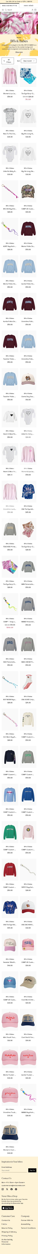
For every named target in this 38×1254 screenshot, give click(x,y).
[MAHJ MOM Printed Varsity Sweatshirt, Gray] (28, 644)
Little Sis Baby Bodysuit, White (10, 171)
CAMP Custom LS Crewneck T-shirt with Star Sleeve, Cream (28, 737)
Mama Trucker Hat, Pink (10, 1075)
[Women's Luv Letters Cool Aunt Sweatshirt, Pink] (28, 454)
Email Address (7, 1167)
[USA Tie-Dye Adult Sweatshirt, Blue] (28, 492)
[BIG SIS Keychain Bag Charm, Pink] (10, 191)
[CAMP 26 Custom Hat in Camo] (28, 191)
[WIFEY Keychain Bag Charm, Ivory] (28, 870)
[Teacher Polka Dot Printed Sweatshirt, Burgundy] (10, 341)
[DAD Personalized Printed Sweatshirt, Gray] (10, 644)
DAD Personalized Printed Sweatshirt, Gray (10, 662)
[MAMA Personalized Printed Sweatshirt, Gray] (28, 604)
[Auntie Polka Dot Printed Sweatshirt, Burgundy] (10, 304)
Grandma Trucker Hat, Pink (10, 1112)
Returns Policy (7, 1228)
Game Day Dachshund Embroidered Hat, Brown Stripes (28, 396)
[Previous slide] (2, 1)
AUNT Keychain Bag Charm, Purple (10, 246)
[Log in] (33, 10)
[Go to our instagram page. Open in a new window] (3, 1189)
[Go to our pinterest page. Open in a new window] (16, 1189)
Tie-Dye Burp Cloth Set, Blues (28, 93)
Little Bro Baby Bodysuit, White (28, 434)
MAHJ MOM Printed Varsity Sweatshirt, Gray (28, 662)
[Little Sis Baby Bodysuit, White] (10, 154)
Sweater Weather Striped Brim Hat (10, 962)
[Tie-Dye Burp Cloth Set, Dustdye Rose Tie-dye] (28, 529)
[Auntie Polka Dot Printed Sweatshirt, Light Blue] (28, 266)
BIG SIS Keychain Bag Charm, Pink (10, 209)
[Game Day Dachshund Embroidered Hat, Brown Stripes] (28, 379)
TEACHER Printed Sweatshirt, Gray (10, 547)
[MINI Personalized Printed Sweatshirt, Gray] (28, 567)
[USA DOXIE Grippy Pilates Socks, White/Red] (28, 682)
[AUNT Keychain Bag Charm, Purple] (10, 229)
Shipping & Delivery (9, 1232)
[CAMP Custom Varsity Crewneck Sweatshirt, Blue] (28, 795)
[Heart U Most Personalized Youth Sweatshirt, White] (10, 416)
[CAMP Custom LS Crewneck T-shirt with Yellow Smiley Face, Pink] (28, 832)
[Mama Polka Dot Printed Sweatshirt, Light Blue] (10, 266)
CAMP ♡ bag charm (10, 622)
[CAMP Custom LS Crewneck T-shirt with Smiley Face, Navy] (10, 757)
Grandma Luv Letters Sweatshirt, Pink (10, 509)
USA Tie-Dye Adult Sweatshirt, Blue (28, 509)
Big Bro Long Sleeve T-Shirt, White (28, 134)
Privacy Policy (7, 1236)
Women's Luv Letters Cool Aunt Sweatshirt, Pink (28, 471)
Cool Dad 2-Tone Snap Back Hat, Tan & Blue (28, 1037)
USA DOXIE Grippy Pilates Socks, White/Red (28, 699)
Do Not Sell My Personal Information (7, 1242)
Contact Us (6, 1220)
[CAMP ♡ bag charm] (10, 604)
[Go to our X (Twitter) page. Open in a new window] (7, 1189)
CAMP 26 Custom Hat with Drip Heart (10, 1000)
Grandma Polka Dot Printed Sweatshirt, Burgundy (28, 321)
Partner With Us (27, 1220)
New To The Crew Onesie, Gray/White (10, 134)
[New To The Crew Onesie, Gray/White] (10, 116)
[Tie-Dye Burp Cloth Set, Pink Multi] (10, 567)
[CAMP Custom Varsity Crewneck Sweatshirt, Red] (10, 870)
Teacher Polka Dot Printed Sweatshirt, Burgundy (10, 359)
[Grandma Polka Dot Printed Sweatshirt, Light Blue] (28, 341)
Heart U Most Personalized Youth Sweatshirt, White (10, 434)
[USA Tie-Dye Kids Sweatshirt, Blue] (10, 907)
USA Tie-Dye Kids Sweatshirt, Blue (10, 925)
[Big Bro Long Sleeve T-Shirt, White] (28, 116)
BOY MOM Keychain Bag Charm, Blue (10, 699)
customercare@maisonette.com (13, 1185)
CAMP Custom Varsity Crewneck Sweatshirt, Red (10, 887)
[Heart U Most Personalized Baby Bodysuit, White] (10, 454)
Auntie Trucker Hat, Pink (28, 1075)
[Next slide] (35, 1)
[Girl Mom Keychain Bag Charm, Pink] (10, 719)
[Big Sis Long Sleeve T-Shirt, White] (28, 154)
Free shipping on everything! (19, 1)
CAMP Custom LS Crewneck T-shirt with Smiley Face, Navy (10, 774)
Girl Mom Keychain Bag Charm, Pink (10, 737)
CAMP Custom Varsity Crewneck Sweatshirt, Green (10, 850)
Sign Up (32, 1170)
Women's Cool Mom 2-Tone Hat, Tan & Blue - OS (10, 1150)
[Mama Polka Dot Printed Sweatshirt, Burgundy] (28, 229)
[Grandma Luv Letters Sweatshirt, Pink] (10, 492)
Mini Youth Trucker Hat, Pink (10, 1037)
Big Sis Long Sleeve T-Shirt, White (28, 171)
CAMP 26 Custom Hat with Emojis (28, 962)
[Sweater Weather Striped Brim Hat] (10, 945)
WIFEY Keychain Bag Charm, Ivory (28, 887)
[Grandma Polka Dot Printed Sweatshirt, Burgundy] (28, 304)
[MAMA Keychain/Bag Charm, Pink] (28, 1095)
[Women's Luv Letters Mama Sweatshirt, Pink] (10, 76)
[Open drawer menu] (3, 10)
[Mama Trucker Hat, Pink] (10, 1057)
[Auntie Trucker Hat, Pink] (28, 1057)
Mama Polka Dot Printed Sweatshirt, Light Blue (10, 284)
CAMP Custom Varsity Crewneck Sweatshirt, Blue (28, 812)
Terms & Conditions (28, 1228)
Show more (19, 52)
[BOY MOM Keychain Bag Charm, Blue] (10, 682)
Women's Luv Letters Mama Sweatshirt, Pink (10, 93)
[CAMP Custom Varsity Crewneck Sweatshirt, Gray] (28, 757)
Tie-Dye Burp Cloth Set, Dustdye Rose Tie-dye (28, 547)
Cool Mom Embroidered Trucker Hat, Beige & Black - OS (28, 1000)
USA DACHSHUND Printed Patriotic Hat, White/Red (28, 925)
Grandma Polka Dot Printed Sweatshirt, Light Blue (28, 359)
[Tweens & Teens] (28, 5)
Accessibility (25, 1224)
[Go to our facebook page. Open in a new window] (12, 1189)
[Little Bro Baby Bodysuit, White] (28, 416)
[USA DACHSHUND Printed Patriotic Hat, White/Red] (28, 907)
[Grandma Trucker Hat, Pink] (10, 1095)
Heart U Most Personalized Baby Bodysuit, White (10, 471)
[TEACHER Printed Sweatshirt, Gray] (10, 529)
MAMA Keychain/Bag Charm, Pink (28, 1112)
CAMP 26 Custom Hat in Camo (28, 209)
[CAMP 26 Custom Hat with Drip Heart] (10, 982)
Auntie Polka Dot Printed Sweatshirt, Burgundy (10, 321)
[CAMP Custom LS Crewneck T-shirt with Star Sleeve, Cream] (28, 719)
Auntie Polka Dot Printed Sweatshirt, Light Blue (28, 284)
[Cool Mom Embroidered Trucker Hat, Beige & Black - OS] (28, 982)
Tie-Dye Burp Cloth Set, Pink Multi (10, 584)
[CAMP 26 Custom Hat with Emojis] (28, 945)
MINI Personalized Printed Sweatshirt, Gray (28, 584)
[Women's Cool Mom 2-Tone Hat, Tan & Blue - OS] (10, 1132)
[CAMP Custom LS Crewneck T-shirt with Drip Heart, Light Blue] (10, 795)
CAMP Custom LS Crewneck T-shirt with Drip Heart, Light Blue (10, 812)
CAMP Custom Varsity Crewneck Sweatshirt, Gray (28, 774)
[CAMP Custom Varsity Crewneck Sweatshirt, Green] (10, 832)
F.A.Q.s (4, 1224)
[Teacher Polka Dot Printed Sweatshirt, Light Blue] (10, 379)
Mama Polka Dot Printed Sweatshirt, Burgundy (28, 246)
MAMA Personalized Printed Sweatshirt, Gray (28, 622)
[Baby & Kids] (9, 5)
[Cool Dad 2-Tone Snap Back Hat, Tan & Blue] (28, 1020)
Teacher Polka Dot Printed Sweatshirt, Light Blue (10, 396)
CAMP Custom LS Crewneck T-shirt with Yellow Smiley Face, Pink (28, 850)
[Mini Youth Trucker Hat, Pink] (10, 1020)
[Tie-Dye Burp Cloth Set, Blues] (28, 76)
